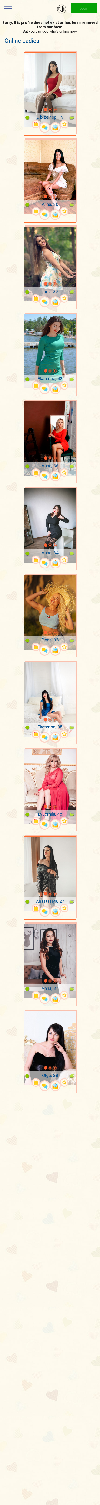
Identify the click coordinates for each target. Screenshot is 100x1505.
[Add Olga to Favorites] (64, 1082)
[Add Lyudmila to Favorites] (64, 821)
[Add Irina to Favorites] (64, 298)
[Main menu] (8, 8)
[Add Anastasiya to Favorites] (64, 908)
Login (83, 8)
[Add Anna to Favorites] (64, 472)
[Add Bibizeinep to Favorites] (64, 124)
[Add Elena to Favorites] (64, 647)
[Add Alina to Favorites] (64, 211)
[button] (39, 109)
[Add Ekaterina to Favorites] (64, 385)
